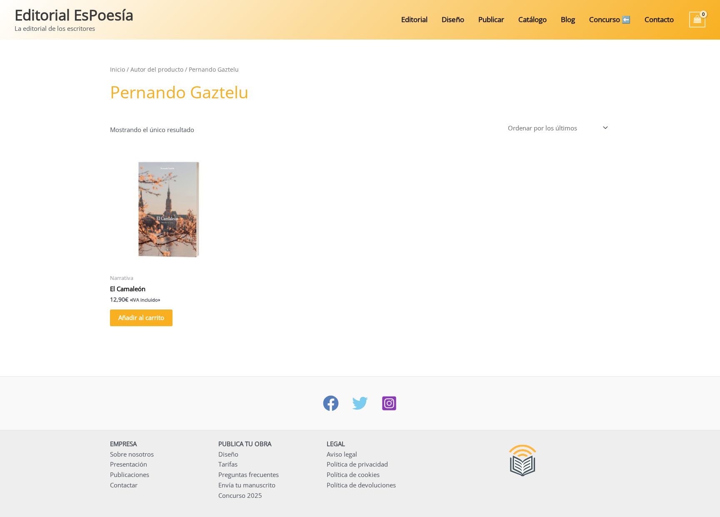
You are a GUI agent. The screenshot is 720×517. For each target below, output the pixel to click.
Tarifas (228, 464)
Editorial (414, 19)
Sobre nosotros (132, 454)
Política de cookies (353, 474)
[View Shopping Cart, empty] (697, 19)
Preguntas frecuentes (248, 474)
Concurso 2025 (240, 495)
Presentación (128, 464)
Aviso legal (342, 454)
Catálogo (532, 19)
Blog (568, 19)
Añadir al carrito (141, 317)
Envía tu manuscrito (246, 485)
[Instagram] (389, 403)
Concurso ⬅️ (609, 19)
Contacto (659, 19)
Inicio (117, 69)
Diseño (453, 19)
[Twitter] (360, 403)
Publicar (491, 19)
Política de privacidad (357, 464)
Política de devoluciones (361, 485)
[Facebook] (331, 403)
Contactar (124, 485)
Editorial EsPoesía (74, 15)
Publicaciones (129, 474)
